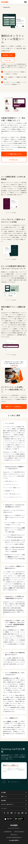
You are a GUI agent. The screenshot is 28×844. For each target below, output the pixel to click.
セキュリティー (14, 834)
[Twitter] (15, 813)
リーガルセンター (8, 831)
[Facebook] (4, 813)
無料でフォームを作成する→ (14, 406)
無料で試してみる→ (8, 55)
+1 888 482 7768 (14, 365)
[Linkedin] (18, 813)
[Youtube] (11, 813)
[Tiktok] (26, 813)
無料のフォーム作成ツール (10, 765)
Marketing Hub (6, 7)
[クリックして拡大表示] (14, 105)
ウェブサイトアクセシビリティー (14, 837)
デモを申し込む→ (7, 60)
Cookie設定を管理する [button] (14, 840)
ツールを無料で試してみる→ (14, 154)
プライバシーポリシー (19, 831)
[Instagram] (7, 813)
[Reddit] (22, 813)
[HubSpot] (4, 2)
